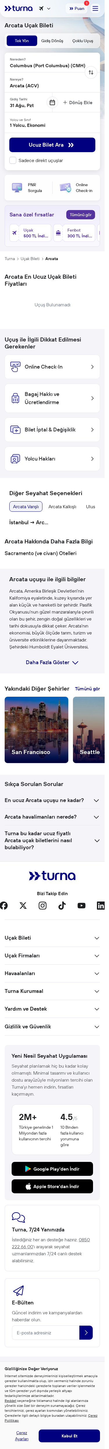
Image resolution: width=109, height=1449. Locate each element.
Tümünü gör (81, 214)
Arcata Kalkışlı (62, 506)
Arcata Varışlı (26, 506)
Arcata (51, 258)
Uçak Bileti (30, 258)
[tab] (22, 40)
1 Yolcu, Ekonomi (27, 125)
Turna (10, 258)
